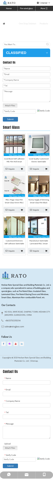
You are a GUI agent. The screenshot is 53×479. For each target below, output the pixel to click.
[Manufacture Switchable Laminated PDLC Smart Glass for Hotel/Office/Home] (38, 227)
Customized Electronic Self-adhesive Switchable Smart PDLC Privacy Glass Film (14, 242)
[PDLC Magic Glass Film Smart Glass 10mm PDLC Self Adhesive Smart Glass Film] (14, 186)
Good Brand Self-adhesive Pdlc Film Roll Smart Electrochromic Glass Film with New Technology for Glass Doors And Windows (14, 160)
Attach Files (10, 105)
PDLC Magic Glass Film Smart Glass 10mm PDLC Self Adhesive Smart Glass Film (14, 201)
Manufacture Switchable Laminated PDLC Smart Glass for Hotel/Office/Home (38, 242)
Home (9, 8)
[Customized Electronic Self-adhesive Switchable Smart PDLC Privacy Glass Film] (14, 227)
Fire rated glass (26, 8)
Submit (10, 119)
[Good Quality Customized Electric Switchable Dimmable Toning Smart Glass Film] (38, 145)
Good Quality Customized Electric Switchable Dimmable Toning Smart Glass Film (39, 160)
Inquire (11, 169)
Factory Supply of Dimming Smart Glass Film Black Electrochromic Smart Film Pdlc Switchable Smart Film (38, 201)
